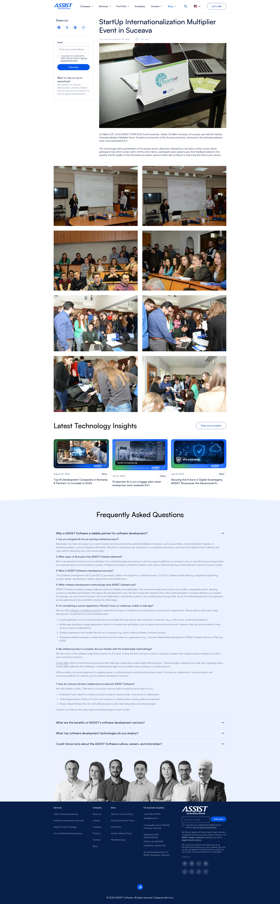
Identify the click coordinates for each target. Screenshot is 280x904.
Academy (97, 827)
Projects (96, 833)
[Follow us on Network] (192, 872)
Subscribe (73, 67)
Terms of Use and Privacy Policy (74, 59)
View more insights (211, 425)
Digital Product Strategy (65, 827)
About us (97, 814)
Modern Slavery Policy (121, 833)
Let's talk (217, 6)
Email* (60, 42)
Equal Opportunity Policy (123, 820)
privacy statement (202, 852)
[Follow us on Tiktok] (199, 872)
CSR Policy (116, 827)
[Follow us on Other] (206, 872)
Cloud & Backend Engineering (68, 833)
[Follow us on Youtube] (206, 863)
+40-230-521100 (152, 814)
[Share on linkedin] (75, 27)
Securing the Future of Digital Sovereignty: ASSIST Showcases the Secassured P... (197, 481)
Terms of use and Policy (122, 814)
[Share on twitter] (67, 27)
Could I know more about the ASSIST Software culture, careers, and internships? (109, 744)
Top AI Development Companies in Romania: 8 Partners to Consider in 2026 (81, 481)
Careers (96, 820)
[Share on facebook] (59, 27)
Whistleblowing (118, 839)
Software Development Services (69, 820)
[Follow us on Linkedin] (192, 863)
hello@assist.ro (151, 818)
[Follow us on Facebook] (185, 863)
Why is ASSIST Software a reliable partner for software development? (102, 533)
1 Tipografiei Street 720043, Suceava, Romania (157, 826)
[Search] (186, 6)
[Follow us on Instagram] (185, 872)
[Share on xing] (83, 27)
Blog (95, 846)
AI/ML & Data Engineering (66, 814)
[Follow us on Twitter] (199, 863)
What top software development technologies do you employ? (97, 733)
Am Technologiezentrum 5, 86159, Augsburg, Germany (156, 853)
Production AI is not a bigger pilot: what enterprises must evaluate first (136, 483)
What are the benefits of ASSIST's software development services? (100, 722)
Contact (97, 839)
